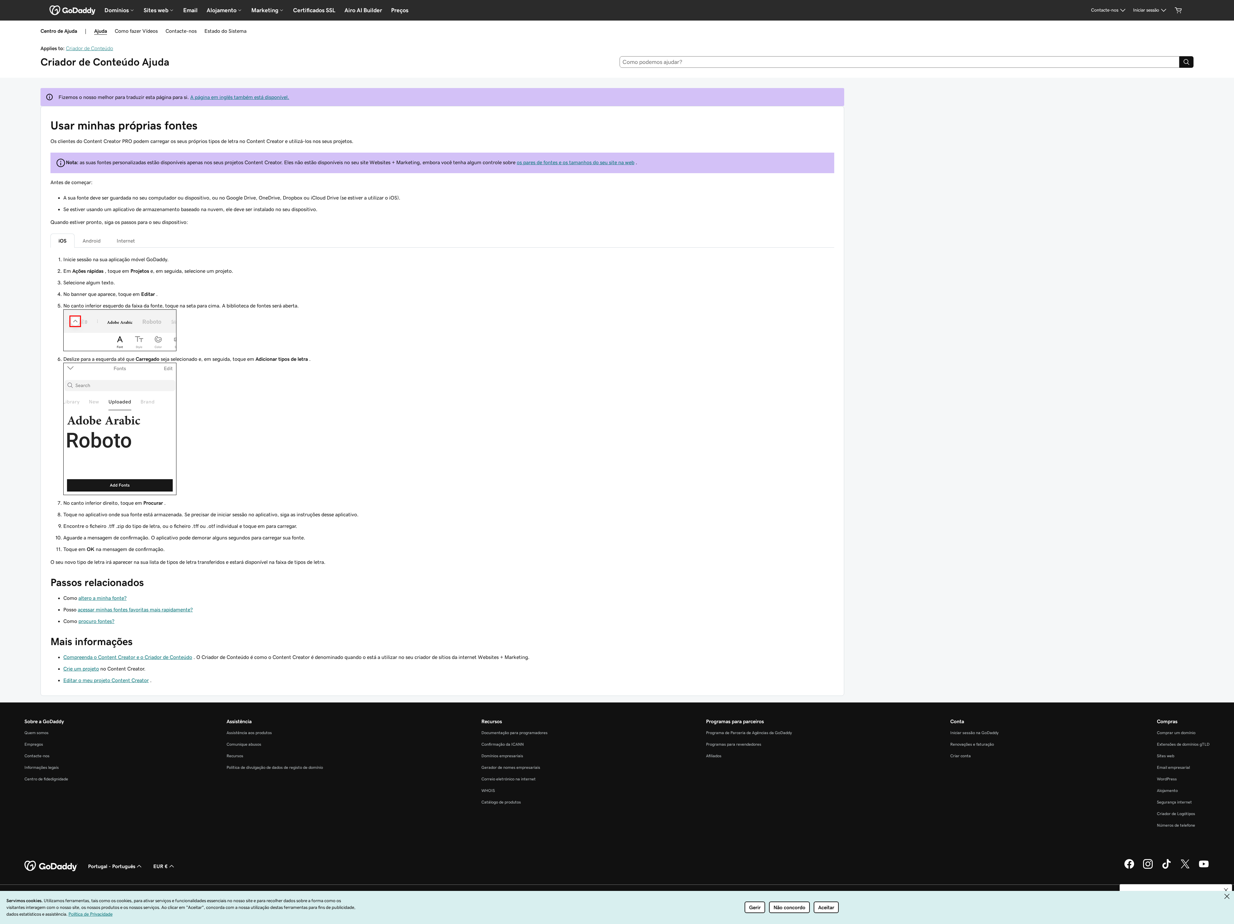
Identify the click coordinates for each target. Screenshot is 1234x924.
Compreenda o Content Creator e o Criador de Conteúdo (127, 657)
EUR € (160, 866)
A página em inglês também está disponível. (239, 97)
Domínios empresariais (502, 756)
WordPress (1167, 779)
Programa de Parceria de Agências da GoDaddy (749, 733)
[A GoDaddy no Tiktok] (1166, 867)
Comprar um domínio (1176, 733)
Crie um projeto (81, 668)
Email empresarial (1173, 767)
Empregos (33, 744)
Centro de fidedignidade (46, 779)
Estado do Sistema (225, 30)
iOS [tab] (62, 240)
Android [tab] (92, 240)
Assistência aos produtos (249, 733)
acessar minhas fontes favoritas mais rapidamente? (135, 609)
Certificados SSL (314, 10)
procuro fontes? (96, 621)
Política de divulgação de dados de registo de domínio (275, 767)
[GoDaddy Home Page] (51, 866)
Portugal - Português (111, 866)
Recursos (235, 756)
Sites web (1165, 756)
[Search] (1186, 62)
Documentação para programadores (514, 733)
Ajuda (100, 30)
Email (190, 10)
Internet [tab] (126, 240)
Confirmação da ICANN (502, 744)
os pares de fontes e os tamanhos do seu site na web (575, 162)
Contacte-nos (181, 30)
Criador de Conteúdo (89, 48)
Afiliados (713, 756)
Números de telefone (1176, 825)
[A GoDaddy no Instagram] (1148, 867)
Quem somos (36, 733)
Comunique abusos (244, 744)
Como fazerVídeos (136, 30)
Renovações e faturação (972, 744)
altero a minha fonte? (102, 597)
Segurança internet (1174, 802)
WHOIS (488, 790)
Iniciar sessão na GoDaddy (974, 733)
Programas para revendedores (733, 744)
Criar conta (960, 756)
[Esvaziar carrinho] (1178, 10)
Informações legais (41, 767)
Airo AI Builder (363, 10)
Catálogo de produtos (501, 802)
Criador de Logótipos (1176, 814)
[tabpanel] (442, 410)
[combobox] (899, 62)
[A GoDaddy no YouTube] (1204, 867)
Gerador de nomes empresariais (510, 767)
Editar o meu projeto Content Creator (106, 680)
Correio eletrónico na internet (508, 779)
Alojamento (1167, 790)
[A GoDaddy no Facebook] (1129, 867)
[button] (1226, 890)
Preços (399, 10)
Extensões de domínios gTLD (1183, 744)
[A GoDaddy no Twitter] (1185, 867)
